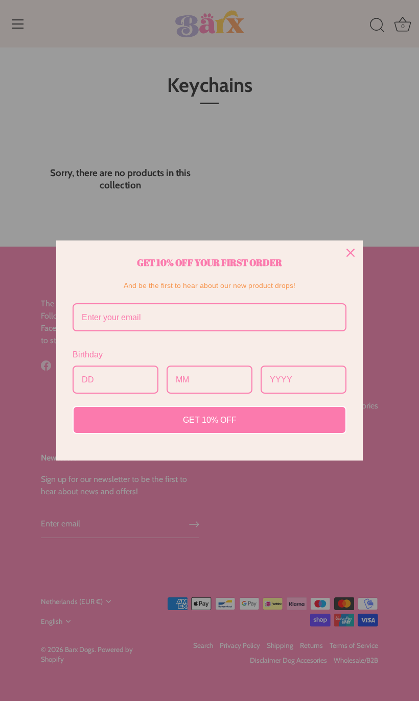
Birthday (88, 354)
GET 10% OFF (210, 420)
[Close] (350, 252)
